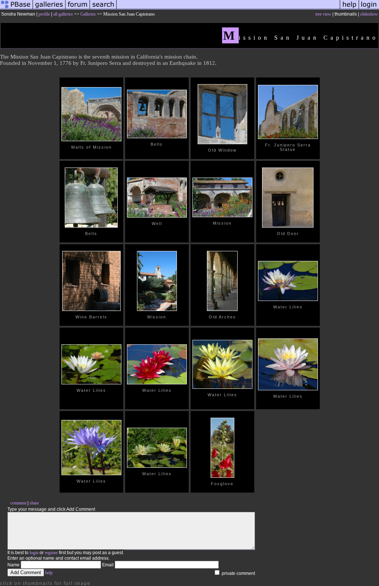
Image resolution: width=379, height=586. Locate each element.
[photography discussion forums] (78, 8)
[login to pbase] (369, 8)
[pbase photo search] (103, 8)
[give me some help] (349, 8)
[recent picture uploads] (49, 8)
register (51, 552)
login (34, 552)
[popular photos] (228, 8)
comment (18, 503)
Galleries (88, 14)
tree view (323, 14)
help (49, 572)
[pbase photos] (16, 8)
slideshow (369, 14)
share (34, 503)
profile (44, 14)
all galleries (63, 14)
